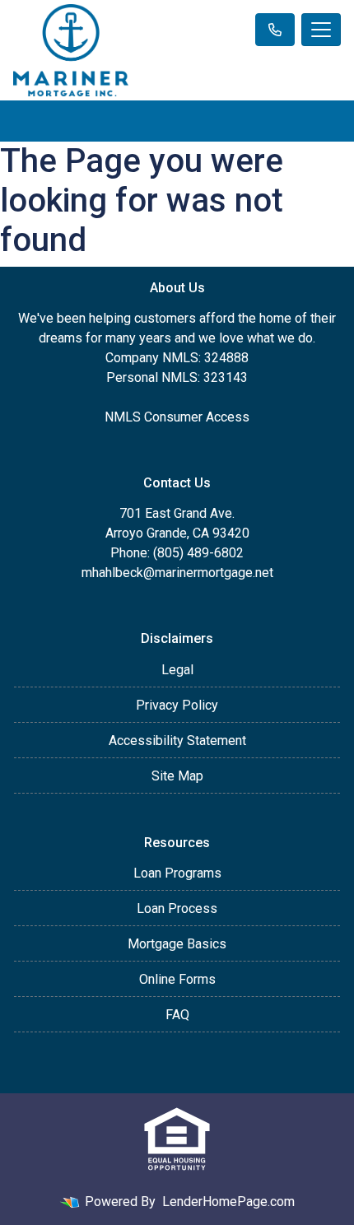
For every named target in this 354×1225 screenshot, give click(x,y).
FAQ (177, 1014)
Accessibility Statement (177, 740)
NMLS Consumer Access (177, 417)
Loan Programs (177, 873)
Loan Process (177, 908)
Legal (177, 670)
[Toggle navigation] (321, 29)
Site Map (177, 776)
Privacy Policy (177, 705)
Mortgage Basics (177, 944)
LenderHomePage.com (228, 1201)
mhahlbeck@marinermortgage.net (177, 572)
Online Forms (177, 979)
